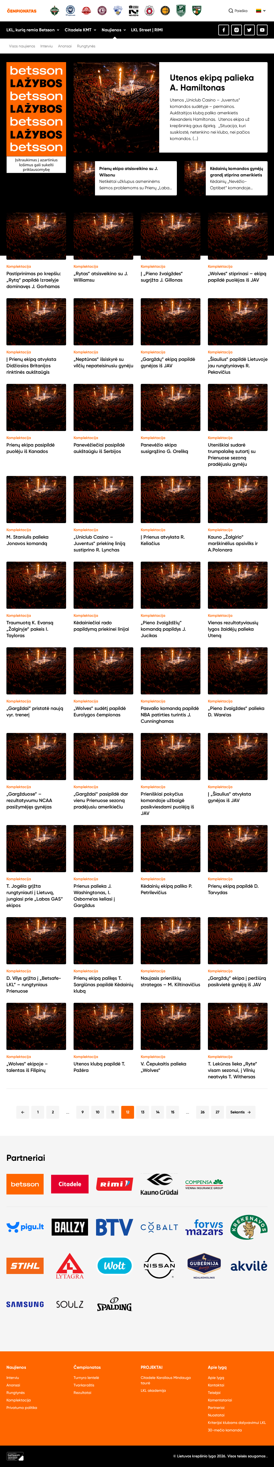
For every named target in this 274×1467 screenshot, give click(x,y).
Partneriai (216, 1407)
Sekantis (237, 1112)
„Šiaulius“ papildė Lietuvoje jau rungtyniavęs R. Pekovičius (238, 365)
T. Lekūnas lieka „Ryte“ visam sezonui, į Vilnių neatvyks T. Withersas (232, 1070)
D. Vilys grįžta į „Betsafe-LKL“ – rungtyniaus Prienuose (33, 984)
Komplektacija (18, 266)
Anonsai (65, 46)
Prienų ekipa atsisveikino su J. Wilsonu (128, 171)
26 (203, 1112)
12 (127, 1112)
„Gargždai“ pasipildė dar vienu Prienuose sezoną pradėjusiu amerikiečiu (101, 800)
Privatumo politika (21, 1407)
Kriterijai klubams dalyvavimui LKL (237, 1422)
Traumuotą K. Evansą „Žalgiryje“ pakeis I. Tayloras (29, 629)
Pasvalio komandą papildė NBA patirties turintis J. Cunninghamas (170, 714)
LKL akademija (153, 1390)
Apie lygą (216, 1377)
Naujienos (111, 29)
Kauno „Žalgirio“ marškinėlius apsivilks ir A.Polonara (233, 543)
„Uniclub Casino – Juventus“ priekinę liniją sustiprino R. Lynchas (99, 543)
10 (98, 1112)
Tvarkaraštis (84, 1385)
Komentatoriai (220, 1400)
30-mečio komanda (225, 1430)
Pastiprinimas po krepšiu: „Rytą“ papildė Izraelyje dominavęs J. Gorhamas (33, 280)
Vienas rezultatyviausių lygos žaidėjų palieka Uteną (233, 629)
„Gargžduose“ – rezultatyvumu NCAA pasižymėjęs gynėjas (29, 800)
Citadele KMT (78, 29)
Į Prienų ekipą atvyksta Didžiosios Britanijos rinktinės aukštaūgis (31, 365)
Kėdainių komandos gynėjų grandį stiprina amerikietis (236, 171)
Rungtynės (86, 46)
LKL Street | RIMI (147, 29)
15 (172, 1112)
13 (142, 1112)
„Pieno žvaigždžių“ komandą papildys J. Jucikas (163, 629)
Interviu (46, 46)
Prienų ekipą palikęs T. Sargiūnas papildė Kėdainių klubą (103, 984)
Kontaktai (216, 1385)
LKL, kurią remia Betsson (30, 29)
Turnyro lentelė (86, 1377)
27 (217, 1112)
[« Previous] (22, 1112)
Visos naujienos (22, 46)
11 (112, 1112)
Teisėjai (214, 1392)
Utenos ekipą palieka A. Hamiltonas (212, 83)
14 (157, 1112)
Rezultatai (82, 1392)
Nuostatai (216, 1415)
